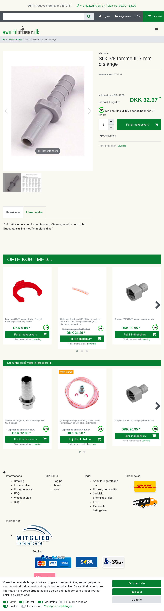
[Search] (89, 16)
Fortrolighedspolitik (105, 489)
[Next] (89, 111)
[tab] (13, 212)
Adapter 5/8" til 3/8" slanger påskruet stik (134, 319)
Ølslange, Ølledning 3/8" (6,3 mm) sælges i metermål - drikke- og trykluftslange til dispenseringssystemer (80, 321)
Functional (33, 606)
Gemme (137, 599)
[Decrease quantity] (111, 127)
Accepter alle (136, 583)
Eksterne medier (76, 601)
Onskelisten (109, 135)
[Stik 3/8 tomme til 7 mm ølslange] (13, 183)
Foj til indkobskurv (137, 124)
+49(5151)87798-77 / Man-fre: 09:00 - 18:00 (107, 5)
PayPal (13, 606)
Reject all (136, 591)
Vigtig (12, 601)
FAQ (17, 493)
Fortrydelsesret (23, 489)
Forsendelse (22, 485)
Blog (17, 501)
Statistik (30, 601)
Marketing (50, 601)
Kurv (56, 489)
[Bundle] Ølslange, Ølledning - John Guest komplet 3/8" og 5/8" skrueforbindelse (80, 421)
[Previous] (6, 111)
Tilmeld (58, 485)
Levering (121, 146)
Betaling (19, 480)
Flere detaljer (34, 212)
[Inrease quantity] (111, 122)
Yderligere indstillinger (58, 606)
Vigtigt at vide (22, 497)
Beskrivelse (13, 212)
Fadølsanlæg (15, 39)
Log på (58, 480)
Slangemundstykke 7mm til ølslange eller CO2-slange (25, 421)
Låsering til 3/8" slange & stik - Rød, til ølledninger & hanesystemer (23, 320)
